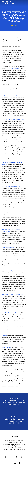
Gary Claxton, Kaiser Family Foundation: (13, 294)
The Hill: (4, 335)
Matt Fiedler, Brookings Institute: (11, 186)
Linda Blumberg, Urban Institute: (11, 312)
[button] (25, 3)
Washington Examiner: (8, 369)
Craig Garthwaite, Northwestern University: (14, 270)
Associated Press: (6, 327)
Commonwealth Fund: (8, 247)
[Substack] (19, 464)
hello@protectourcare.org (14, 447)
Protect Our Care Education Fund (15, 449)
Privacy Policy (23, 471)
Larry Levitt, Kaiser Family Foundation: (13, 95)
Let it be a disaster (14, 68)
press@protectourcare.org (14, 442)
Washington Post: (6, 347)
